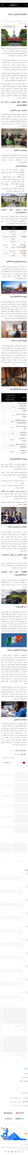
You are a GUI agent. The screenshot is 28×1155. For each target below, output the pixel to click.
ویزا (5, 657)
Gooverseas (22, 472)
